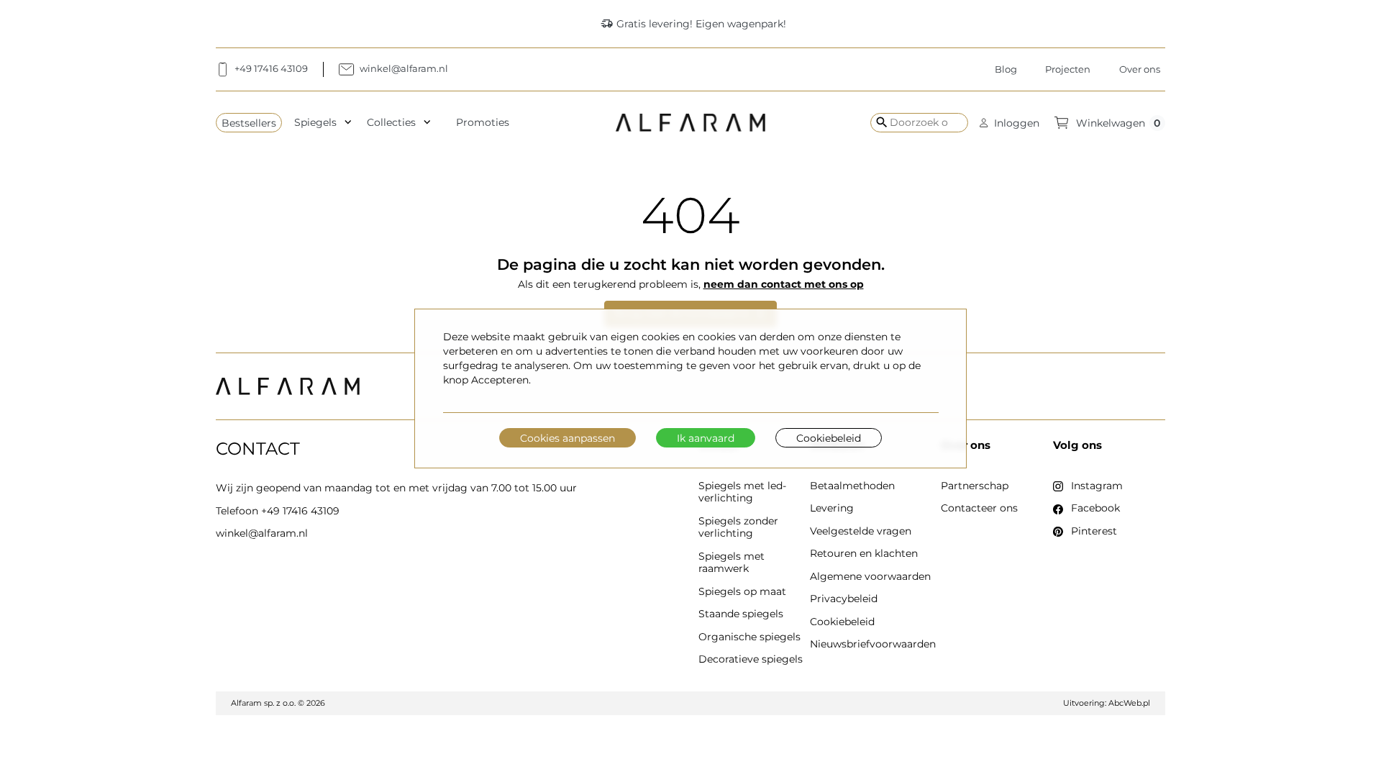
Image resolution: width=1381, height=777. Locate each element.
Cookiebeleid (828, 438)
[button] (1009, 123)
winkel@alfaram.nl (262, 533)
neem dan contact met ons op (783, 284)
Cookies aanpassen (567, 438)
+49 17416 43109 (300, 510)
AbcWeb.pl (1129, 703)
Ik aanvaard (705, 438)
